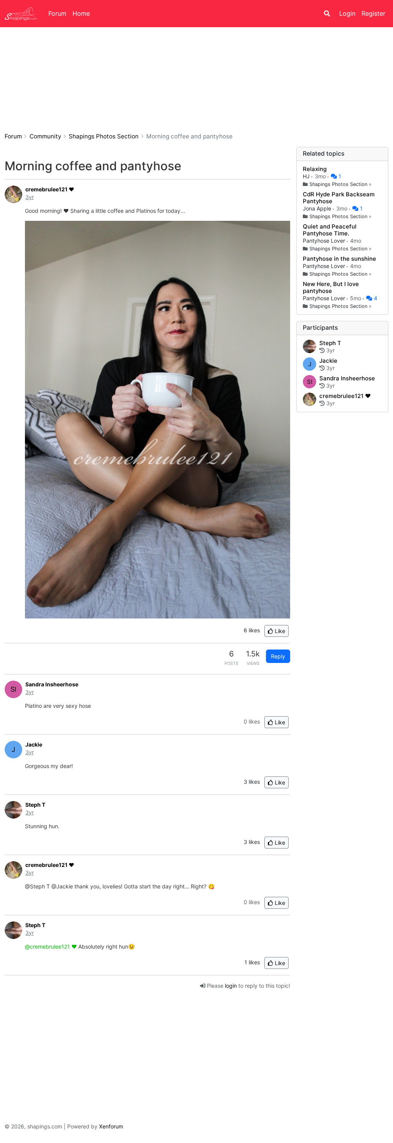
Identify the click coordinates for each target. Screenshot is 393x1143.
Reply (278, 656)
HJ (307, 176)
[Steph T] (309, 347)
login (231, 985)
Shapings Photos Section (338, 184)
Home (81, 13)
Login (347, 13)
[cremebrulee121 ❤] (309, 400)
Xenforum (111, 1126)
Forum (57, 13)
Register (373, 13)
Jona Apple (318, 208)
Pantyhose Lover (325, 240)
